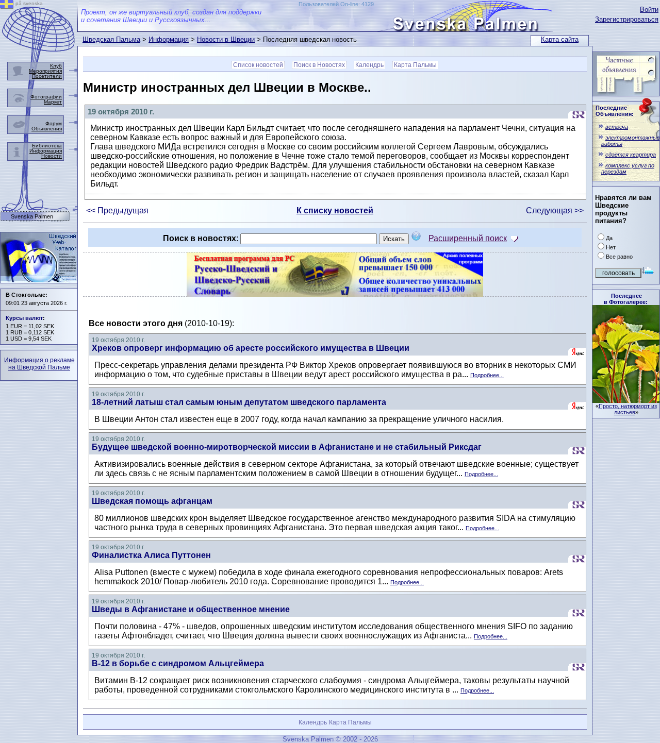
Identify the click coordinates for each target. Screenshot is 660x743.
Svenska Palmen (32, 216)
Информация (168, 39)
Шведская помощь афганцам (152, 501)
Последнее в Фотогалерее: (626, 299)
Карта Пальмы (415, 65)
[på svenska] (6, 6)
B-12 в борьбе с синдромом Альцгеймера (178, 663)
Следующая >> (555, 210)
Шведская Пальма (111, 39)
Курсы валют (24, 318)
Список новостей (258, 65)
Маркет (53, 102)
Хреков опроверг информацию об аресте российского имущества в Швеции (250, 348)
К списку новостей (334, 210)
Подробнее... (487, 375)
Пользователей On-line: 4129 (336, 4)
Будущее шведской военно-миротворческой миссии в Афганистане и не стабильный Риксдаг (287, 447)
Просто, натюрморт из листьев (628, 409)
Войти (649, 9)
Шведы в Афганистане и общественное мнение (191, 609)
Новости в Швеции (226, 39)
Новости (51, 156)
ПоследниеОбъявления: (615, 111)
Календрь (369, 65)
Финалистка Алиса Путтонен (151, 555)
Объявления (46, 128)
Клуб (56, 66)
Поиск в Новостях (319, 65)
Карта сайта (560, 39)
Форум (53, 123)
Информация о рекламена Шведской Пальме (39, 364)
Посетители (47, 76)
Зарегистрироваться (626, 19)
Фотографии (46, 96)
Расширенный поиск (467, 238)
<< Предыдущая (117, 210)
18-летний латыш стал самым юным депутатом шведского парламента (239, 402)
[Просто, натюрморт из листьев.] (625, 400)
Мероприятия (45, 71)
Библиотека (47, 145)
